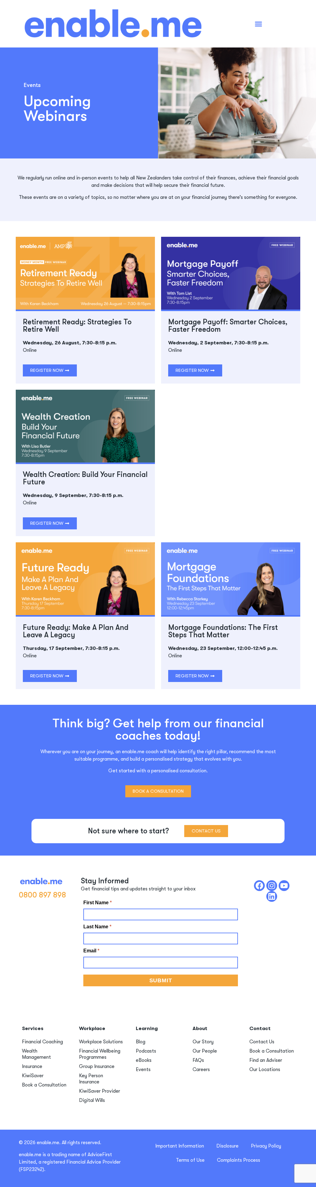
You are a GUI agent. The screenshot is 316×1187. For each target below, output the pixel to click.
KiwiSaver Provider (99, 1091)
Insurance (32, 1066)
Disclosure (227, 1146)
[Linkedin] (271, 896)
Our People (205, 1051)
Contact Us (261, 1042)
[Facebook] (259, 885)
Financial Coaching (42, 1042)
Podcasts (146, 1051)
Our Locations (264, 1069)
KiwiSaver (33, 1075)
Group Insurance (96, 1066)
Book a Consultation (44, 1085)
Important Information (179, 1146)
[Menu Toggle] (258, 24)
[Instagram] (271, 885)
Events (143, 1069)
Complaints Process (238, 1160)
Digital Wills (92, 1100)
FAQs (198, 1060)
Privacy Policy (266, 1146)
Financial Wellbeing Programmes (99, 1054)
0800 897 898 (42, 895)
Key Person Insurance (91, 1079)
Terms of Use (190, 1160)
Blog (140, 1042)
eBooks (144, 1060)
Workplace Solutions (101, 1042)
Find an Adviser (265, 1060)
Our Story (203, 1042)
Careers (201, 1069)
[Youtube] (284, 885)
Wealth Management (36, 1054)
